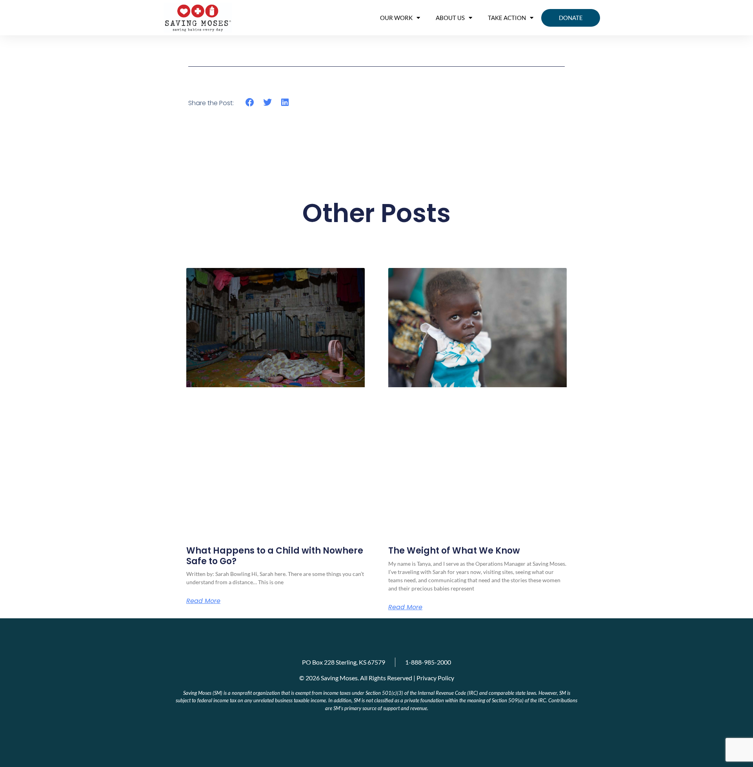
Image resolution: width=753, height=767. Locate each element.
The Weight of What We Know (454, 551)
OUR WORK (396, 17)
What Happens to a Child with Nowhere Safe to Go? (274, 556)
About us (450, 17)
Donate (571, 17)
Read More (203, 601)
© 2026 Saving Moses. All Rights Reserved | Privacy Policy (376, 677)
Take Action (507, 17)
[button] (250, 102)
